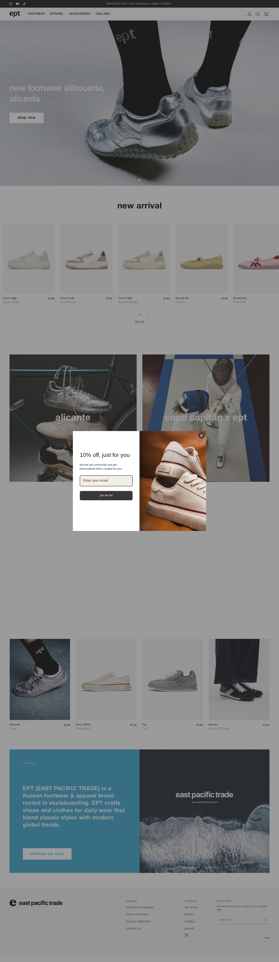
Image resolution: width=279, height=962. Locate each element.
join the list (106, 495)
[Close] (201, 435)
